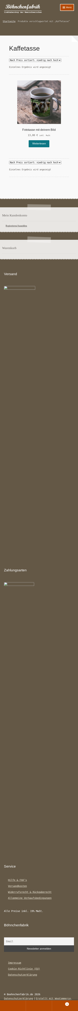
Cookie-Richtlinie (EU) (24, 968)
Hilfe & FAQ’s (17, 880)
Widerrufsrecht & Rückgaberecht (30, 892)
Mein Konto (13, 1005)
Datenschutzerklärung (22, 974)
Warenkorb (60, 1003)
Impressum (14, 962)
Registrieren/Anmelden (16, 226)
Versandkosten (17, 886)
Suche (39, 1005)
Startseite (9, 21)
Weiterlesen (39, 143)
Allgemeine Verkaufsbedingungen (30, 898)
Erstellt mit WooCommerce (53, 998)
